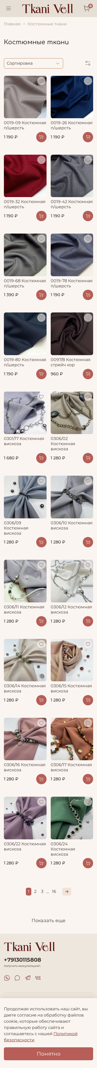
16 (54, 891)
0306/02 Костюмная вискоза (63, 443)
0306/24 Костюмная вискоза (63, 849)
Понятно (49, 1054)
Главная (12, 23)
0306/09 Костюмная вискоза (16, 528)
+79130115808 (22, 960)
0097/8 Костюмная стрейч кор (71, 362)
